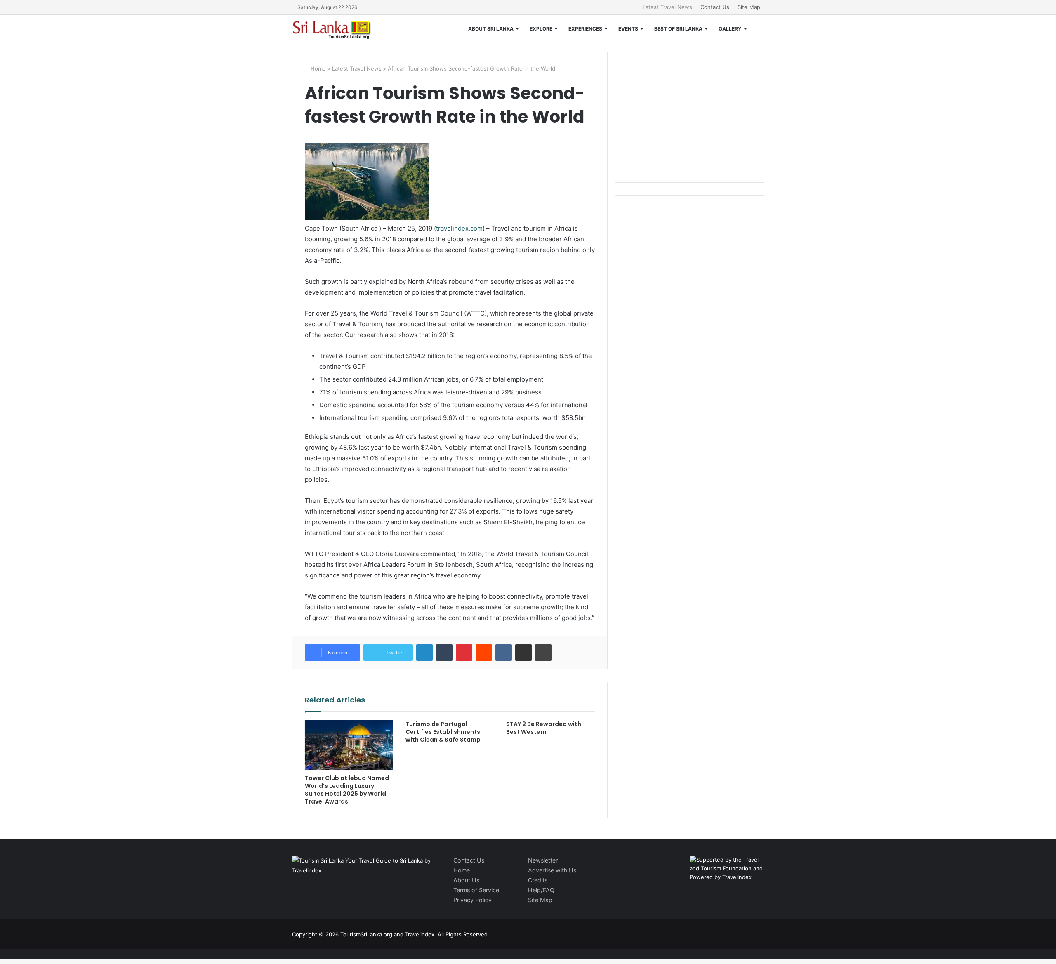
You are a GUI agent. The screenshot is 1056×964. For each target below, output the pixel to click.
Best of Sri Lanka (678, 29)
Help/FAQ (541, 889)
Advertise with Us (552, 870)
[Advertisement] (690, 115)
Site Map (749, 7)
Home (317, 68)
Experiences (585, 29)
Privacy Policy (472, 899)
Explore (541, 29)
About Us (466, 880)
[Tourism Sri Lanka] (337, 29)
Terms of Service (476, 889)
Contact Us (714, 7)
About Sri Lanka (491, 29)
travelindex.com (459, 228)
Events (628, 29)
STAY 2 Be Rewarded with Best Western (543, 728)
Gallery (730, 29)
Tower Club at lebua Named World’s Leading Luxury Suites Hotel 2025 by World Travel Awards (347, 790)
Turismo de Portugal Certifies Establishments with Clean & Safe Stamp (443, 732)
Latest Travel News (667, 7)
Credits (537, 880)
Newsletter (543, 860)
